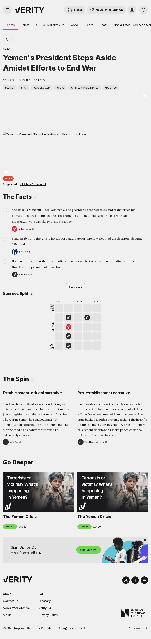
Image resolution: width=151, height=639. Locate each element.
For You (10, 24)
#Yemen (9, 87)
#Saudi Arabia (42, 87)
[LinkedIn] (144, 580)
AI (37, 24)
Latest (25, 24)
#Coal (60, 87)
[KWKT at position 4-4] (87, 317)
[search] (143, 10)
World (74, 24)
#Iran (24, 87)
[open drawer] (7, 10)
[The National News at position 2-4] (68, 317)
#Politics (111, 87)
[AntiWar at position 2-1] (68, 345)
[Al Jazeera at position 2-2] (68, 336)
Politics (89, 24)
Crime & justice (121, 24)
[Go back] (7, 39)
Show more (75, 287)
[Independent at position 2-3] (68, 327)
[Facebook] (135, 580)
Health (104, 24)
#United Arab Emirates (85, 87)
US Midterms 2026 (54, 24)
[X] (126, 580)
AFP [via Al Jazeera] (33, 184)
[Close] (145, 540)
